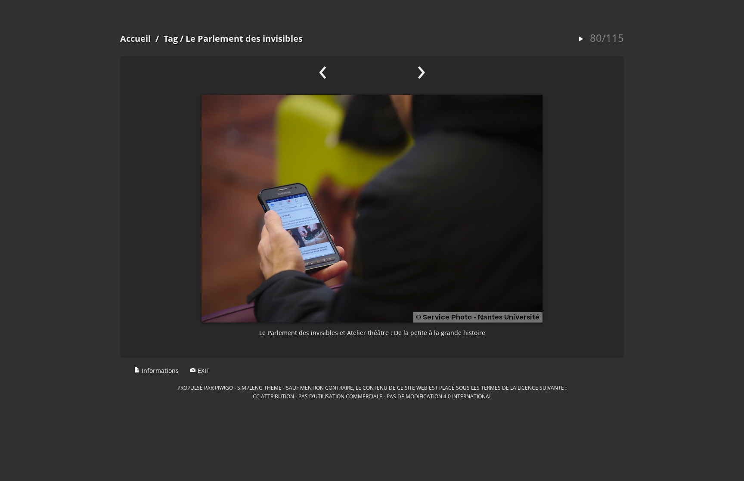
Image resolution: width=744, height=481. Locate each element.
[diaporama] (581, 39)
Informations (159, 370)
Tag (171, 38)
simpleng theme (259, 387)
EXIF (202, 370)
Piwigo (224, 387)
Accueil (135, 38)
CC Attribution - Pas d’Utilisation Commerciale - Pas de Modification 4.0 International (372, 396)
